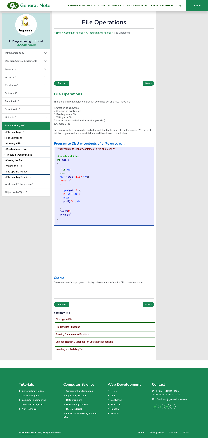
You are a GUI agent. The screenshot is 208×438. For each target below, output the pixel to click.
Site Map (173, 432)
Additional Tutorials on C (19, 184)
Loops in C (10, 69)
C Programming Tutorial (98, 33)
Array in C (10, 77)
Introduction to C (14, 53)
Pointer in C (11, 85)
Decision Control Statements (21, 61)
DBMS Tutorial (74, 408)
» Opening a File (12, 143)
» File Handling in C (14, 132)
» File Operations (13, 138)
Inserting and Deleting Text (70, 349)
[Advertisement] (26, 215)
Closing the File (64, 319)
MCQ (178, 5)
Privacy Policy (157, 432)
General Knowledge (80, 5)
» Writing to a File (13, 166)
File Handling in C (15, 125)
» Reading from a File (15, 149)
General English (160, 5)
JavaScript (116, 399)
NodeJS (115, 413)
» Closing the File (13, 160)
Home (197, 5)
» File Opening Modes (16, 172)
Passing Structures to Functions (73, 334)
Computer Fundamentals (79, 391)
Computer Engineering (34, 399)
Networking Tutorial (77, 404)
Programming (135, 5)
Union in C (10, 117)
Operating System (76, 395)
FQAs (186, 432)
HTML (114, 391)
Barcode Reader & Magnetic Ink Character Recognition (84, 342)
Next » (148, 83)
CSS (113, 395)
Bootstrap (116, 404)
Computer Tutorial (110, 5)
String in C (11, 93)
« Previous (61, 83)
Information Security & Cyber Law (80, 415)
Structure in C (12, 109)
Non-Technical (29, 408)
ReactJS (115, 408)
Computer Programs (33, 404)
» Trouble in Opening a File (18, 155)
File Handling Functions (68, 327)
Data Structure (74, 399)
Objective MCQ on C (16, 192)
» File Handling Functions (17, 177)
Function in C (12, 101)
